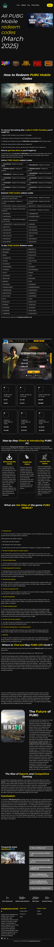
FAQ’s (21, 916)
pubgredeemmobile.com (34, 941)
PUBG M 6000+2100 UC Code (44, 421)
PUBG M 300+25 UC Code (25, 395)
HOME (38, 911)
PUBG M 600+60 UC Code (44, 395)
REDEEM (39, 914)
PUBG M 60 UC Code (8, 395)
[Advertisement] (27, 118)
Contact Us (23, 914)
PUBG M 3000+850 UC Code (26, 421)
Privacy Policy (23, 911)
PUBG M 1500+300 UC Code (8, 421)
